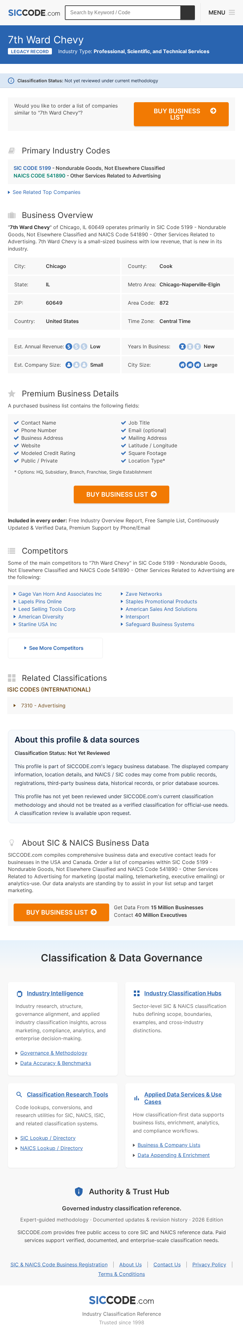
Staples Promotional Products (161, 601)
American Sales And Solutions (161, 609)
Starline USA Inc (37, 624)
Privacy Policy (209, 1264)
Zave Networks (144, 594)
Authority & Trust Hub (129, 1191)
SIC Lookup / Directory (48, 1138)
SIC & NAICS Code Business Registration (59, 1264)
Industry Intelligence (55, 993)
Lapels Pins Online (40, 601)
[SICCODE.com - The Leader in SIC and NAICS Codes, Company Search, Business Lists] (34, 12)
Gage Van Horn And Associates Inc (60, 594)
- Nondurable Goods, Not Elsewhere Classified (89, 168)
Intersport (137, 616)
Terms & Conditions (121, 1274)
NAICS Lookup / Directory (51, 1148)
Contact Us (167, 1264)
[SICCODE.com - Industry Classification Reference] (121, 1300)
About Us (130, 1264)
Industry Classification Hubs (182, 993)
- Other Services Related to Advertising (87, 175)
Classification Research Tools (67, 1094)
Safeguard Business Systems (160, 624)
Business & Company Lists (169, 1145)
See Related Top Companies (46, 192)
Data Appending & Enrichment (174, 1155)
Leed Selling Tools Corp (47, 609)
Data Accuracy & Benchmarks (55, 1063)
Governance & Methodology (53, 1053)
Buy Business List (177, 114)
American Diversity (41, 616)
